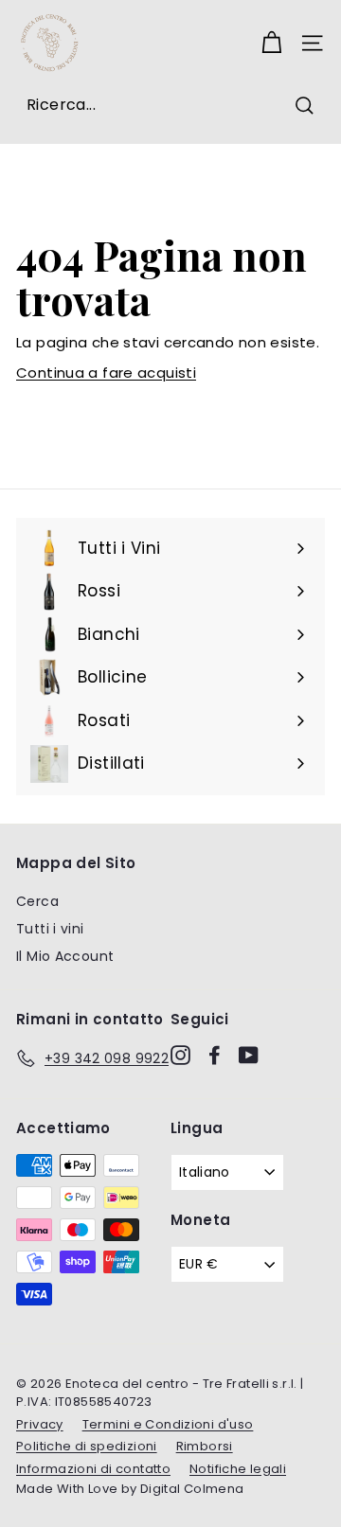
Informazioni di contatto (93, 1469)
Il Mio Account (65, 956)
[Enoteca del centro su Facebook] (214, 1055)
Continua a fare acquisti (106, 372)
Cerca (37, 901)
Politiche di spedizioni (86, 1446)
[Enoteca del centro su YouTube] (249, 1055)
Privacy (39, 1424)
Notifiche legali (237, 1469)
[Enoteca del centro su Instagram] (180, 1055)
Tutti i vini (50, 928)
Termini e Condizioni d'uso (168, 1424)
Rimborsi (204, 1446)
